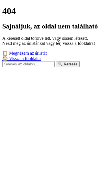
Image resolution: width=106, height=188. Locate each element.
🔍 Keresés (67, 64)
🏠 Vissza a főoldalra (21, 58)
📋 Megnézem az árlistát (24, 53)
